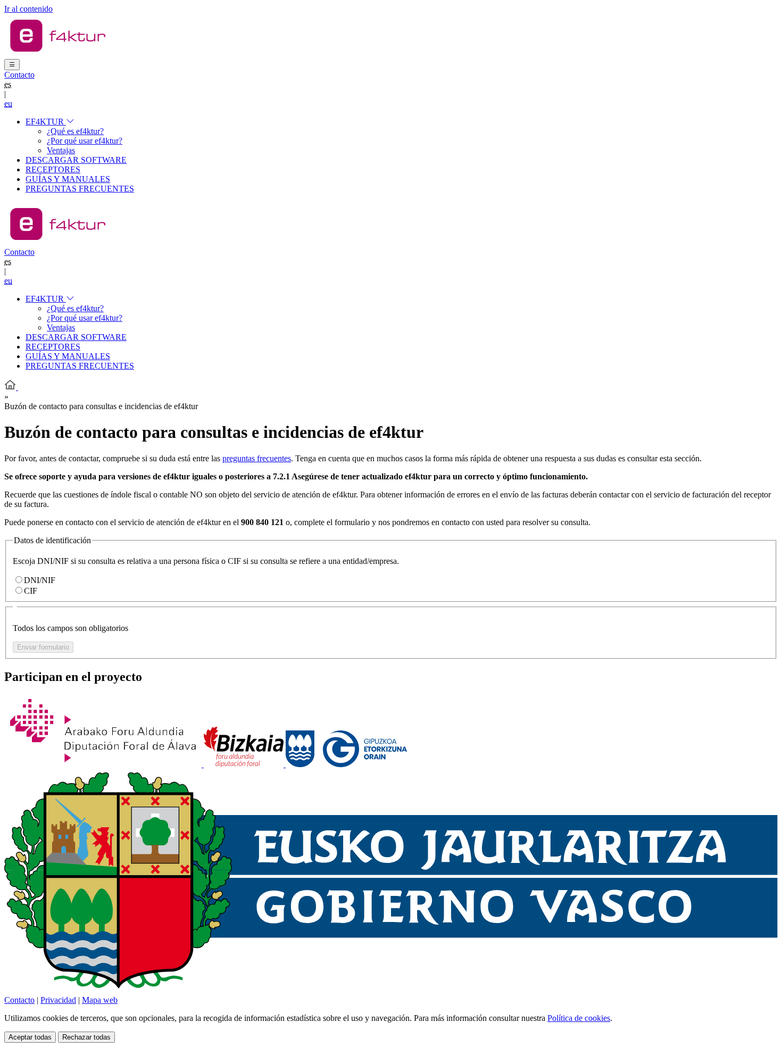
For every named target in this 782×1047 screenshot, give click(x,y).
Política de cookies (578, 1018)
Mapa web (100, 999)
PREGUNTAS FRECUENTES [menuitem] (80, 188)
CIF (30, 590)
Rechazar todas (86, 1037)
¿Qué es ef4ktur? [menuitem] (75, 131)
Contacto (19, 74)
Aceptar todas (30, 1037)
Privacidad (58, 999)
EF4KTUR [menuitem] (46, 121)
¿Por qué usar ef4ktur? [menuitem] (84, 140)
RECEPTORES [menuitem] (53, 169)
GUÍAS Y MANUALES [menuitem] (68, 179)
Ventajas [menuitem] (61, 150)
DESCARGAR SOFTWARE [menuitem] (76, 159)
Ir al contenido (28, 8)
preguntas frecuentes (256, 458)
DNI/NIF (39, 580)
